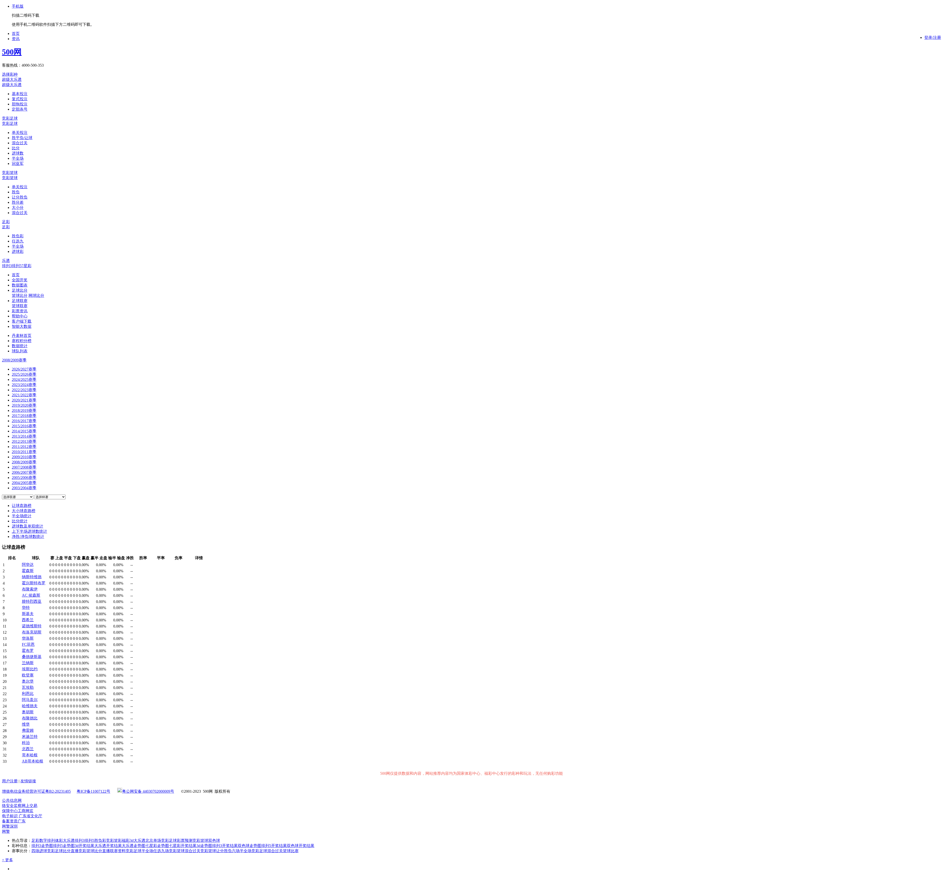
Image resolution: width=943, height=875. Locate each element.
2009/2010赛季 (24, 457)
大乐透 (139, 840)
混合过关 (20, 143)
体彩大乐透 (65, 840)
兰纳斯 (28, 663)
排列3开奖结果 (225, 846)
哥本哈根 (30, 755)
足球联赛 (20, 301)
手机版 (18, 6)
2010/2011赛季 (24, 452)
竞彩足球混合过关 (267, 851)
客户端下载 (21, 321)
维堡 (26, 724)
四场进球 (39, 851)
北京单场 (153, 840)
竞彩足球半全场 (139, 851)
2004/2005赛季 (24, 483)
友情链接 (28, 781)
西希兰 (28, 620)
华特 (26, 607)
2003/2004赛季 (24, 488)
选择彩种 (10, 74)
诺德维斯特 (32, 626)
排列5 (17, 266)
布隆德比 (30, 718)
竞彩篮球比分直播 (94, 851)
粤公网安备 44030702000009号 (148, 791)
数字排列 (47, 840)
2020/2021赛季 (24, 400)
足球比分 (20, 290)
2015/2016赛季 (24, 426)
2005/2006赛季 (24, 477)
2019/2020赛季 (24, 405)
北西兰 (28, 749)
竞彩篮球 (10, 173)
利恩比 (28, 693)
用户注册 (10, 781)
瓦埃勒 (28, 687)
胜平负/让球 (22, 138)
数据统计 (20, 346)
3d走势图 (204, 846)
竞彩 (110, 840)
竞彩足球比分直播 (63, 851)
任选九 (18, 241)
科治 (26, 743)
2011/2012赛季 (24, 447)
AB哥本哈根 (32, 761)
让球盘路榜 (21, 505)
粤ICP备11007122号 (93, 791)
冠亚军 (18, 163)
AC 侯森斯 (31, 595)
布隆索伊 (30, 589)
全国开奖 (20, 280)
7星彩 (26, 266)
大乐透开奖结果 (108, 846)
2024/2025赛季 (24, 379)
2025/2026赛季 (24, 374)
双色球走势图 (249, 846)
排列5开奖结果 (274, 846)
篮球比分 (20, 295)
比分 (16, 148)
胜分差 (18, 202)
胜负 (16, 192)
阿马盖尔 (30, 700)
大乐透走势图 (133, 846)
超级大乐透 (12, 79)
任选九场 (161, 851)
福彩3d (128, 840)
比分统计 (20, 521)
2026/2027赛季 (24, 369)
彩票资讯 (20, 311)
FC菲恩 (28, 644)
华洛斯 (28, 638)
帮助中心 (20, 316)
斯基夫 (28, 614)
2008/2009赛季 (24, 462)
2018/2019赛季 (24, 410)
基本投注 (20, 94)
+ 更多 (7, 860)
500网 (12, 51)
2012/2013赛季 (24, 441)
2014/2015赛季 (24, 431)
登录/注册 (932, 37)
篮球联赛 (20, 306)
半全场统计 (21, 516)
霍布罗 (28, 650)
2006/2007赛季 (24, 472)
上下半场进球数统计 (29, 531)
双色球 (214, 840)
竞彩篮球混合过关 (184, 851)
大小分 (18, 207)
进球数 (18, 153)
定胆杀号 (20, 109)
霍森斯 (28, 571)
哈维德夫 (30, 706)
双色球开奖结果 (300, 846)
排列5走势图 (64, 846)
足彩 (6, 222)
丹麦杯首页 (21, 335)
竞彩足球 (10, 118)
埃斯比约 (30, 669)
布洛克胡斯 (32, 632)
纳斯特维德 (32, 577)
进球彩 (18, 251)
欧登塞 (28, 675)
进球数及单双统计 (27, 526)
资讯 (16, 39)
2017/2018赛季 (24, 416)
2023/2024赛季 (24, 385)
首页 (16, 33)
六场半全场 (241, 851)
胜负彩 (18, 236)
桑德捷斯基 (32, 657)
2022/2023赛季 (24, 390)
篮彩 (118, 840)
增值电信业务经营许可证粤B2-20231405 (36, 791)
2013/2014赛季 (24, 436)
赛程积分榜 (21, 341)
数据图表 (20, 285)
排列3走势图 (42, 846)
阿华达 (28, 564)
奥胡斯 (28, 712)
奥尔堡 (28, 681)
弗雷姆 (28, 730)
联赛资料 (118, 851)
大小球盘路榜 (23, 511)
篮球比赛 (291, 851)
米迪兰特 (30, 736)
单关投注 (20, 132)
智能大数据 (21, 326)
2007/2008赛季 (24, 467)
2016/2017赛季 (24, 421)
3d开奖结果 (84, 846)
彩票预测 (185, 840)
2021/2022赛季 (24, 395)
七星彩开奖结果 (182, 846)
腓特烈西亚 (32, 601)
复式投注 (20, 99)
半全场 (18, 158)
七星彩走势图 (157, 846)
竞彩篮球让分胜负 (216, 851)
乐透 (6, 260)
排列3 (7, 266)
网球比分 (36, 295)
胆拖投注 (20, 104)
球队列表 (20, 351)
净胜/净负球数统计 (28, 536)
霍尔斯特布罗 (33, 583)
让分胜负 (20, 197)
